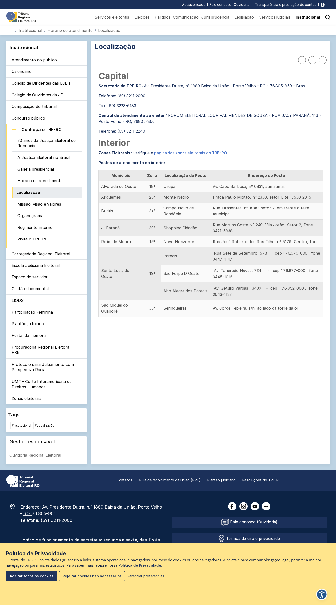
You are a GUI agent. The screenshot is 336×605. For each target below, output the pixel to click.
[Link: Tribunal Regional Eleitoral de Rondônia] (23, 480)
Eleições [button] (142, 17)
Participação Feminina (32, 312)
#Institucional (21, 425)
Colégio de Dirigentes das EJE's (41, 83)
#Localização (44, 425)
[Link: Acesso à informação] (323, 4)
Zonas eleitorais (26, 398)
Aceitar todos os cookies (32, 576)
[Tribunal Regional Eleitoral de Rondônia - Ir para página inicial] (21, 16)
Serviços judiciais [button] (274, 17)
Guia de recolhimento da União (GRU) (170, 480)
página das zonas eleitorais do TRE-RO (190, 152)
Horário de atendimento (70, 30)
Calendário (21, 71)
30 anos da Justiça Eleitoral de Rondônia (46, 143)
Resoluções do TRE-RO (261, 480)
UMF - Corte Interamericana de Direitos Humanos (42, 384)
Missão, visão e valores (39, 204)
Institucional (30, 30)
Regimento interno (35, 227)
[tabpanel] (211, 194)
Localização (28, 192)
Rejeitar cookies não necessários (92, 576)
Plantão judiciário (28, 323)
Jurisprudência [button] (215, 17)
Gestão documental (30, 288)
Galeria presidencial (35, 169)
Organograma (30, 215)
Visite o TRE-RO (32, 239)
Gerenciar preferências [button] (145, 576)
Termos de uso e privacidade (252, 538)
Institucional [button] (308, 17)
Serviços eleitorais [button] (112, 17)
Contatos (124, 480)
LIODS (18, 300)
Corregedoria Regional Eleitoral (41, 253)
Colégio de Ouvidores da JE (37, 94)
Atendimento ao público (34, 59)
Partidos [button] (162, 17)
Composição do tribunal (34, 106)
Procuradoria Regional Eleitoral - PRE (42, 350)
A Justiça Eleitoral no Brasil (43, 157)
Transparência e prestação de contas (285, 4)
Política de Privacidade (139, 565)
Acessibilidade (193, 4)
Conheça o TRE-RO (41, 129)
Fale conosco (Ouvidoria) (230, 4)
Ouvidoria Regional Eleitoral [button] (35, 455)
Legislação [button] (244, 17)
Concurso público (28, 118)
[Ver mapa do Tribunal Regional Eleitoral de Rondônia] (14, 506)
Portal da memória (29, 335)
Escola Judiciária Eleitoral (36, 265)
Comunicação (186, 17)
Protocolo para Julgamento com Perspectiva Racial (43, 367)
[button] (327, 17)
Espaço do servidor (30, 276)
